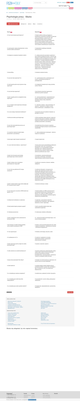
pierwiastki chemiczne (45, 315)
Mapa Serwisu (45, 393)
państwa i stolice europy (12, 314)
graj (34, 23)
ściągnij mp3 (24, 23)
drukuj (30, 23)
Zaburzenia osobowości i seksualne (14, 301)
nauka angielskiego (46, 395)
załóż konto (59, 2)
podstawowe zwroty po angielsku (14, 317)
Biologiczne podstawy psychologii (47, 305)
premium (71, 9)
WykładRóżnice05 (44, 307)
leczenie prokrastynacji (12, 303)
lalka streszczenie (44, 316)
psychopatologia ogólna (45, 304)
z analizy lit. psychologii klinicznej (14, 304)
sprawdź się (40, 23)
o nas (32, 395)
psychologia (9, 292)
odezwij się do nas (27, 395)
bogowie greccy (11, 318)
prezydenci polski (11, 321)
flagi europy (43, 318)
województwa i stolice (45, 320)
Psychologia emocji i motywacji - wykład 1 (15, 307)
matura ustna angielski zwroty (13, 313)
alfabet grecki (43, 313)
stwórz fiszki (11, 9)
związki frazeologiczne (12, 320)
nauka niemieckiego (46, 396)
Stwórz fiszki (70, 292)
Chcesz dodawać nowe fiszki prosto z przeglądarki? (22, 400)
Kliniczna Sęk (10, 302)
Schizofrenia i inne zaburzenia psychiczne (48, 303)
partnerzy (33, 396)
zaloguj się (64, 2)
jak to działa (25, 9)
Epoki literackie (10, 323)
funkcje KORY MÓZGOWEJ (46, 302)
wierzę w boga (43, 317)
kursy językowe (18, 9)
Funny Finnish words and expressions (48, 323)
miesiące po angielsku (12, 315)
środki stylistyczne (11, 316)
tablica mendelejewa (44, 314)
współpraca (26, 396)
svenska (23, 18)
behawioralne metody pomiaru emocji (15, 305)
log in (68, 2)
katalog (30, 9)
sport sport (43, 308)
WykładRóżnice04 (11, 308)
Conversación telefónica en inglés (14, 324)
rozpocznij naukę (13, 24)
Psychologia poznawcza (45, 301)
